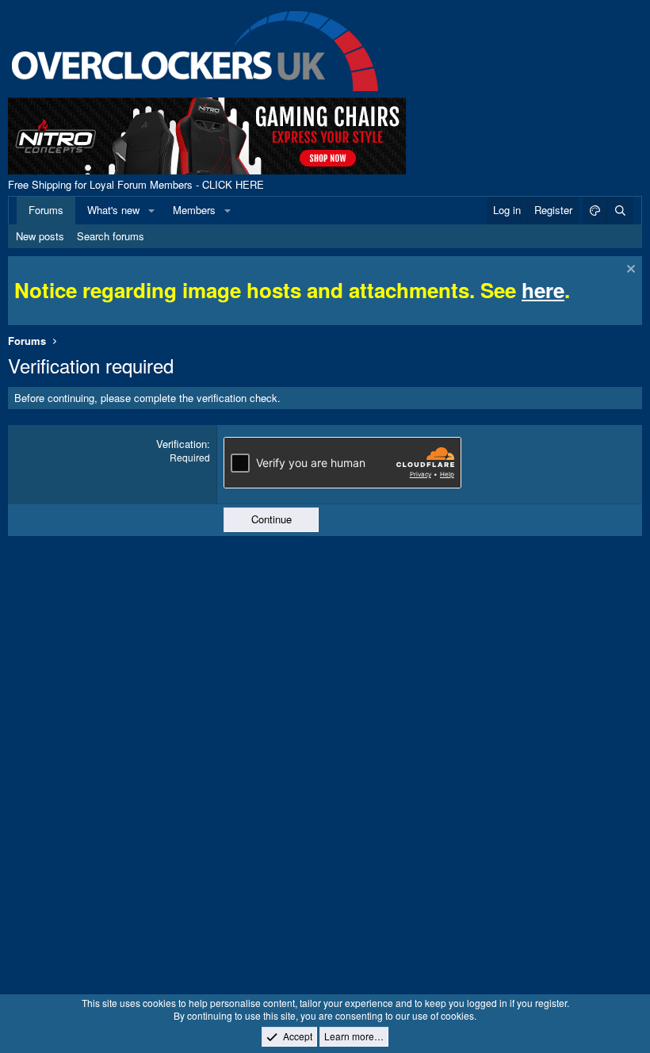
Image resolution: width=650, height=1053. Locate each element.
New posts (40, 235)
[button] (151, 210)
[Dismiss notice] (629, 270)
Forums (46, 209)
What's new (113, 209)
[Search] (619, 210)
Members (194, 209)
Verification (181, 443)
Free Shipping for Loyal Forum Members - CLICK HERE (136, 184)
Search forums (110, 235)
